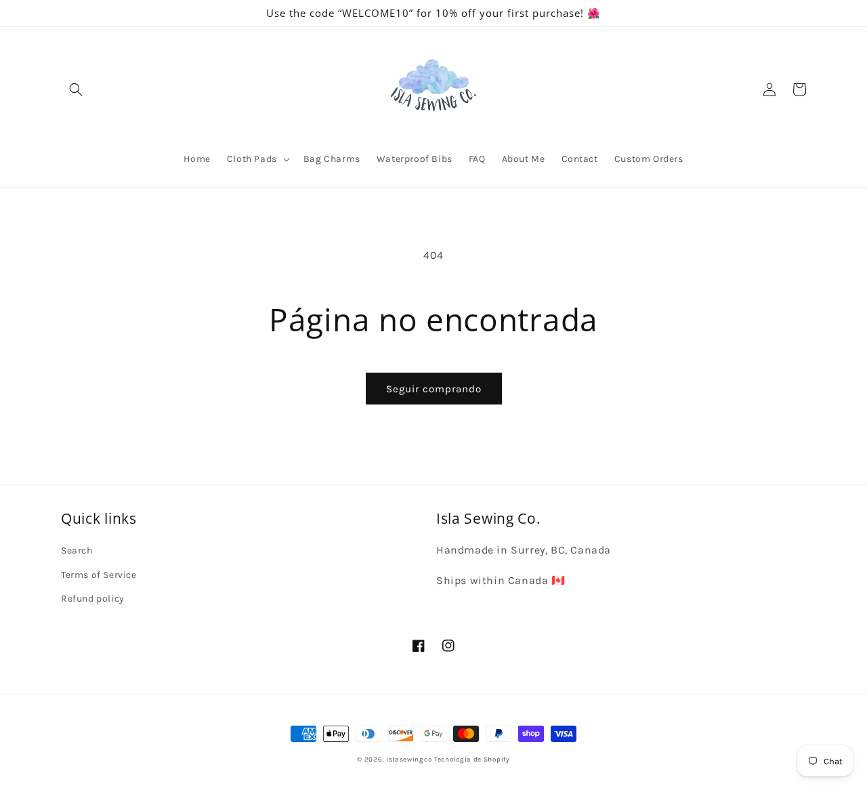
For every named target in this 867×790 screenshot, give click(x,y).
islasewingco (408, 759)
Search (77, 550)
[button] (76, 89)
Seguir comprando (434, 389)
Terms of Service (99, 575)
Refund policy (93, 598)
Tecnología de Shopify (472, 759)
